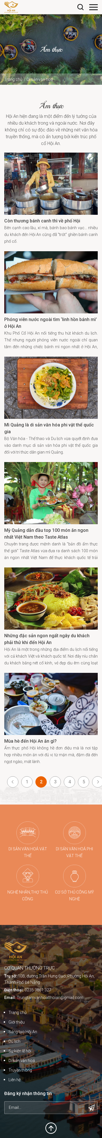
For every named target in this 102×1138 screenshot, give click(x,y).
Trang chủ (13, 79)
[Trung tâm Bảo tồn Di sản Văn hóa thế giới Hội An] (11, 6)
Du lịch (14, 1041)
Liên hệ (14, 1080)
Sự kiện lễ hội (19, 1051)
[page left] (12, 782)
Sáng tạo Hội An (22, 1031)
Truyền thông (20, 1070)
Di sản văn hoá (40, 79)
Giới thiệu (16, 1022)
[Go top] (51, 1127)
